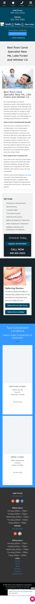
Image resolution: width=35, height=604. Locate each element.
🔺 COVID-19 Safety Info (17, 38)
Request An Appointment (17, 33)
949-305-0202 (17, 12)
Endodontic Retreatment (16, 203)
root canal (27, 175)
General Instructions (14, 217)
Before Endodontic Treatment (18, 220)
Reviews (17, 569)
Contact (17, 571)
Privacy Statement (11, 587)
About (17, 563)
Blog (17, 566)
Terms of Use (22, 587)
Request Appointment (17, 244)
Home (17, 561)
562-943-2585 (17, 19)
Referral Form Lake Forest (17, 305)
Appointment (17, 574)
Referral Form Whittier (15, 312)
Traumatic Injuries (13, 213)
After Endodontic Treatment (17, 224)
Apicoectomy (11, 207)
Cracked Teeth (12, 210)
